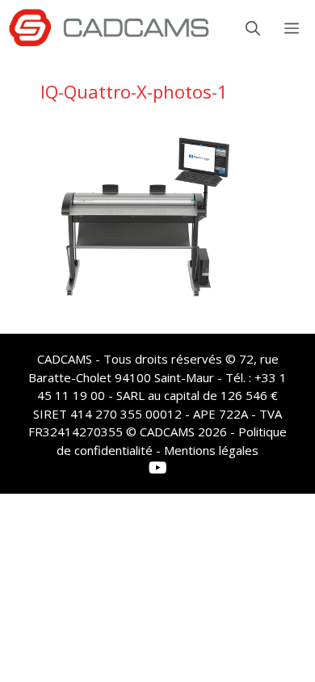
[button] (252, 28)
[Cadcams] (109, 28)
